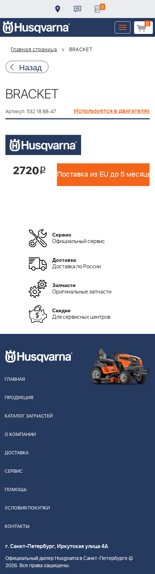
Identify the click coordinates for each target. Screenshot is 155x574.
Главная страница (34, 49)
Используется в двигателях (112, 111)
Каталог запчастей (29, 416)
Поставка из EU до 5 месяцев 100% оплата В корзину (103, 174)
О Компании (20, 434)
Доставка (57, 9)
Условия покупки (27, 508)
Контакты (77, 9)
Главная (15, 379)
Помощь (16, 489)
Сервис (14, 471)
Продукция (19, 397)
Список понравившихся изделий (97, 9)
